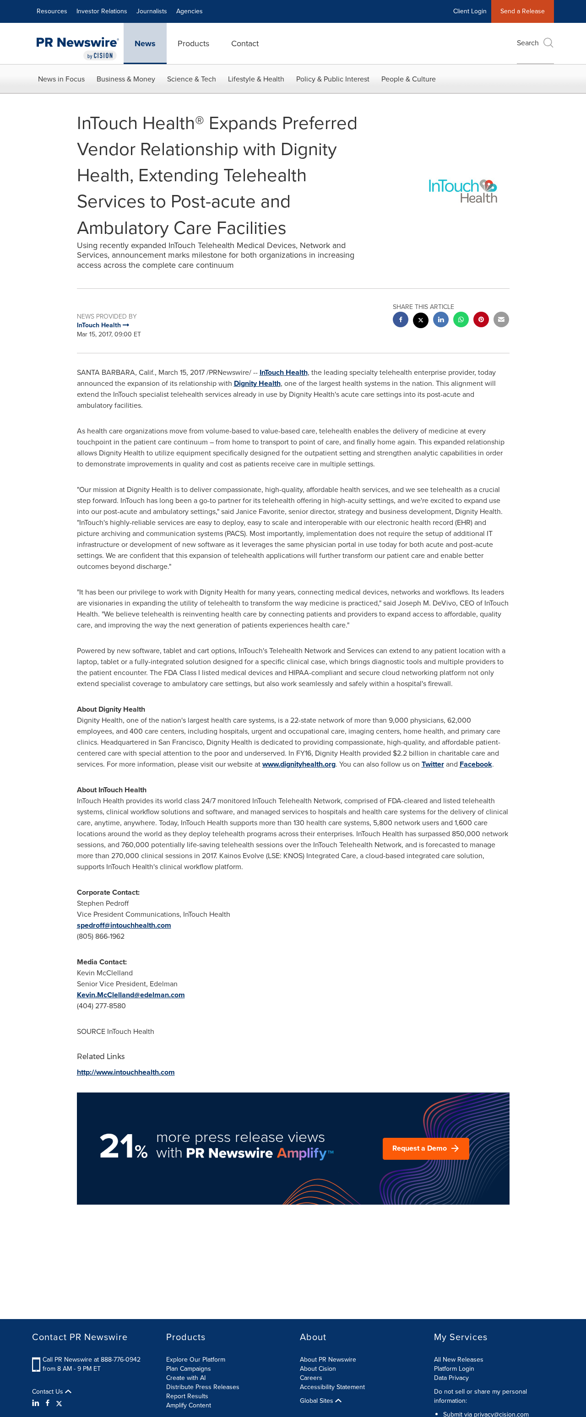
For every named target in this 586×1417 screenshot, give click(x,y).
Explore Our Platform (195, 1359)
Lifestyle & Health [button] (256, 79)
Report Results (187, 1396)
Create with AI (186, 1378)
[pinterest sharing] (481, 321)
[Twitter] (59, 1403)
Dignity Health (257, 383)
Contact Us (48, 1391)
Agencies (189, 11)
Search (528, 43)
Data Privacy (451, 1378)
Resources (52, 11)
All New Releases (458, 1359)
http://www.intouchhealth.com (126, 1072)
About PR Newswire (328, 1359)
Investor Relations (101, 11)
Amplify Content (188, 1405)
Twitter (433, 764)
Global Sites (317, 1401)
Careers (311, 1378)
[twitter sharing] (421, 321)
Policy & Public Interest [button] (332, 79)
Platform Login (454, 1369)
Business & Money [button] (126, 79)
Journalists (151, 11)
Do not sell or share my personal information (480, 1396)
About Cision (318, 1369)
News (145, 43)
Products (193, 43)
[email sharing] (501, 321)
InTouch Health (284, 372)
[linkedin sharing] (441, 321)
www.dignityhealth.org (299, 764)
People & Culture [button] (408, 79)
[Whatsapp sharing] (461, 321)
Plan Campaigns (188, 1369)
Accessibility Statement (332, 1387)
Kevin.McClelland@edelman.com (131, 995)
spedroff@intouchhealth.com (124, 925)
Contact (245, 43)
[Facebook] (47, 1403)
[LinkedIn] (37, 1403)
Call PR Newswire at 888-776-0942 (92, 1359)
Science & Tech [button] (191, 79)
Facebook (476, 764)
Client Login (470, 11)
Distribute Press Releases (202, 1387)
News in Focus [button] (61, 79)
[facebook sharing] (400, 321)
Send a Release (522, 11)
